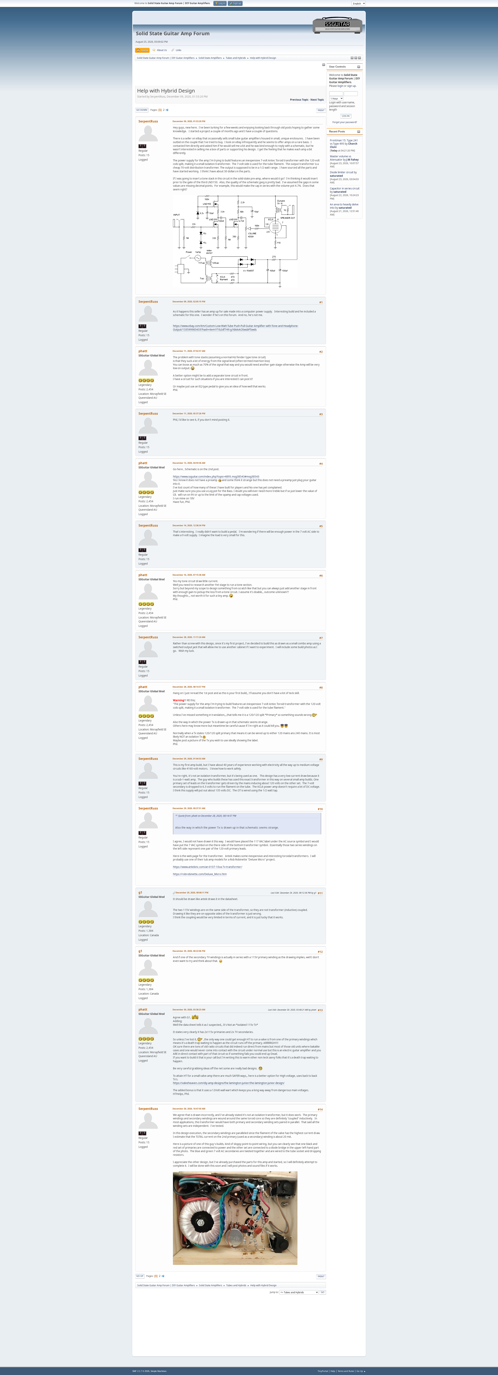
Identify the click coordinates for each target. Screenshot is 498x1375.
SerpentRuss (148, 121)
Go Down (141, 109)
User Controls (337, 66)
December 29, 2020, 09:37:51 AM (189, 808)
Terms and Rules (346, 1371)
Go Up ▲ (361, 1371)
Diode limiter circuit (341, 172)
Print (321, 110)
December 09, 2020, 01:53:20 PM (189, 121)
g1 (140, 892)
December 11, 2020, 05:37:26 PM (189, 413)
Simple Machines (159, 1371)
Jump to (274, 1292)
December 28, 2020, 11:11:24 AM (189, 637)
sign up (351, 86)
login (340, 86)
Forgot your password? (344, 122)
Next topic (317, 99)
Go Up (139, 1276)
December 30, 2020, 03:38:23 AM (189, 1009)
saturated (336, 176)
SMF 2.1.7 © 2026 (140, 1371)
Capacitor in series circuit (344, 188)
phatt (143, 351)
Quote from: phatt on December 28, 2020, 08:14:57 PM (207, 815)
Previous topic (299, 99)
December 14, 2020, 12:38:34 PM (189, 525)
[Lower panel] (359, 58)
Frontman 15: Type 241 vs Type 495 (344, 142)
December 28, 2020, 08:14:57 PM (189, 686)
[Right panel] (352, 58)
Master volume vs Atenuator (340, 158)
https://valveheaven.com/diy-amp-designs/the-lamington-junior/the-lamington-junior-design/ (228, 1083)
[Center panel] (355, 58)
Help (333, 1371)
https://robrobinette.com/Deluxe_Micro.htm (200, 874)
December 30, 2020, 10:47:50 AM (189, 1108)
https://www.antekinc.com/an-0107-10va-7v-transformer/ (207, 867)
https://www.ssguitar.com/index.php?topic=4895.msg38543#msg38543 (216, 476)
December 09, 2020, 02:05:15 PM (189, 301)
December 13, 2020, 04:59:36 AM (189, 462)
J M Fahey (352, 159)
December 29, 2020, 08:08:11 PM (192, 892)
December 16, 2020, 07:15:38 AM (189, 574)
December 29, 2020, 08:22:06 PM (189, 950)
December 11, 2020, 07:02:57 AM (189, 350)
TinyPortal (323, 1371)
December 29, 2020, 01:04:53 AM (189, 758)
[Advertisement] (342, 278)
